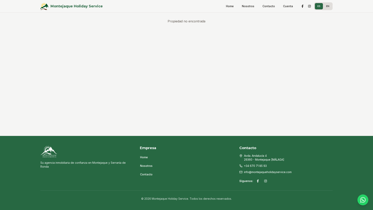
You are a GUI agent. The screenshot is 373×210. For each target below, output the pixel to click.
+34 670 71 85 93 (255, 165)
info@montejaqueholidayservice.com (268, 172)
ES (318, 6)
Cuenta (288, 6)
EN (327, 6)
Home (230, 6)
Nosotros (248, 6)
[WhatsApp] (362, 199)
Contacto (268, 6)
